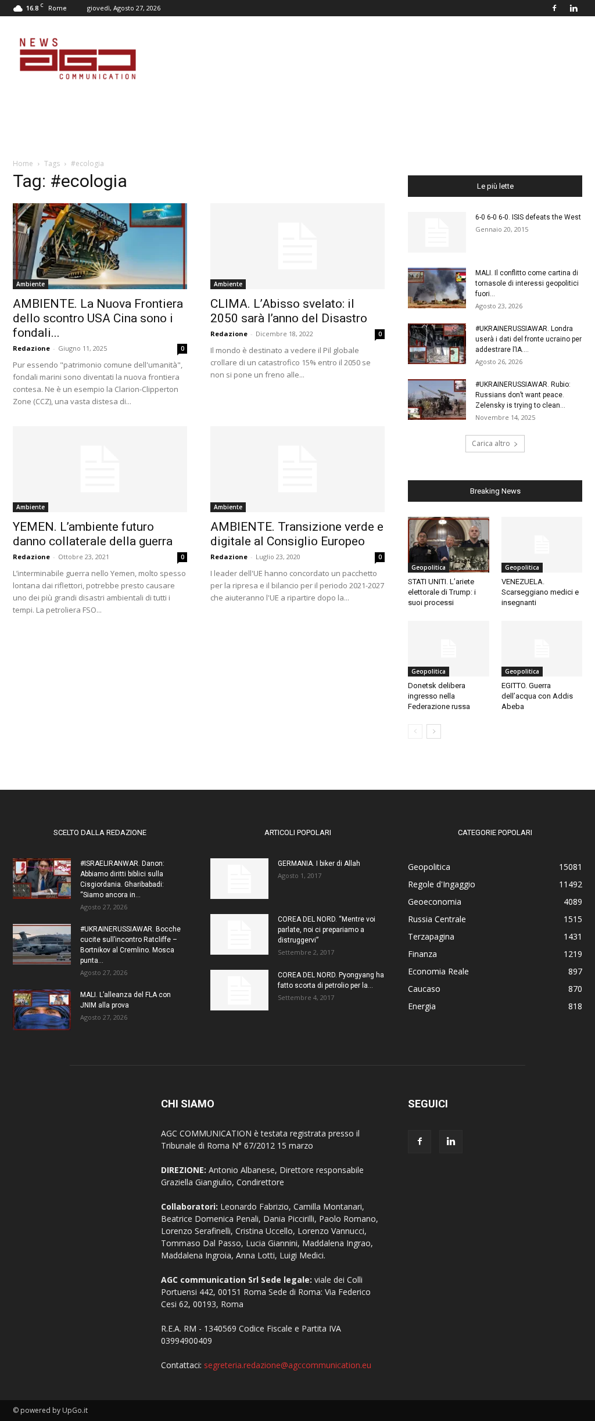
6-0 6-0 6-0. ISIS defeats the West (528, 217)
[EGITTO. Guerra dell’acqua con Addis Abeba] (542, 649)
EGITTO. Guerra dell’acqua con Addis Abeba (537, 696)
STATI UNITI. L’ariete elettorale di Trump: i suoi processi (442, 592)
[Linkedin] (573, 8)
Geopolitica (428, 567)
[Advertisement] (371, 58)
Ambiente (30, 284)
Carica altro (491, 443)
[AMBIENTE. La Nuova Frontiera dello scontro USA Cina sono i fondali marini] (100, 246)
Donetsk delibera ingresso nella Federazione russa (439, 696)
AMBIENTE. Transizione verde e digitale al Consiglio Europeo (296, 534)
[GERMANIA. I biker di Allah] (239, 878)
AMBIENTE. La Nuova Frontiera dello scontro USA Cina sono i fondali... (98, 318)
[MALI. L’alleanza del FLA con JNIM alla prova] (42, 1010)
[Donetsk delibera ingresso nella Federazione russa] (448, 649)
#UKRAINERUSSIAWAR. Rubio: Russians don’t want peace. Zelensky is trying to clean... (523, 394)
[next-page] (433, 731)
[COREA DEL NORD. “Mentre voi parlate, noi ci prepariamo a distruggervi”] (239, 934)
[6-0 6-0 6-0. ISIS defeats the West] (437, 232)
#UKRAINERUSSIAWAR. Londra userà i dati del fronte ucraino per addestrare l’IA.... (528, 339)
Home (23, 163)
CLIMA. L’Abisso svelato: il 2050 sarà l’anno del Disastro (288, 311)
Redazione (31, 348)
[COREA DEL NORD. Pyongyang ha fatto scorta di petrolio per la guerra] (239, 990)
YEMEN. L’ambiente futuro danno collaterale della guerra (93, 534)
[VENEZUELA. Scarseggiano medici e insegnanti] (542, 545)
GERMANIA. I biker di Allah (319, 863)
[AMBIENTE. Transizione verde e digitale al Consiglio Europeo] (297, 469)
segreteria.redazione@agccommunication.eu (287, 1364)
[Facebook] (554, 8)
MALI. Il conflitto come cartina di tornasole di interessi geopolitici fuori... (527, 283)
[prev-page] (415, 731)
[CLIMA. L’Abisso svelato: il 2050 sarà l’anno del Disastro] (297, 246)
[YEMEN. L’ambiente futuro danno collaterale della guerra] (100, 469)
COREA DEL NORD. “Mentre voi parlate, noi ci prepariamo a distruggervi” (326, 929)
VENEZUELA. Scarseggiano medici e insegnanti (540, 592)
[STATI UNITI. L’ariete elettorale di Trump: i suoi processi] (448, 545)
